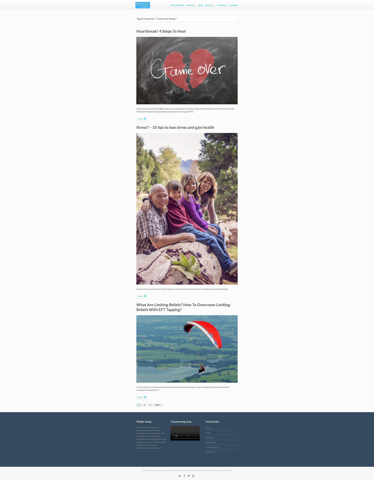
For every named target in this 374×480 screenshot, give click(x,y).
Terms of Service (218, 470)
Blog (200, 5)
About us (209, 5)
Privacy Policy (212, 447)
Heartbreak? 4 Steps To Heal (161, 31)
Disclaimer (228, 470)
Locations (210, 437)
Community (211, 442)
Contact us (222, 5)
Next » (158, 405)
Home (208, 428)
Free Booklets (177, 5)
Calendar (233, 5)
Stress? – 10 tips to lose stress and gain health (175, 127)
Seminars (190, 5)
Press (208, 433)
